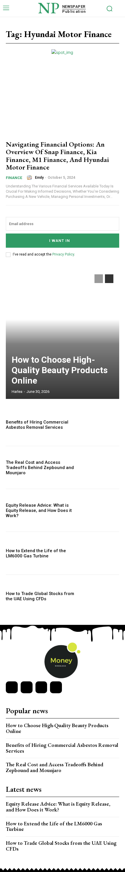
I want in (59, 240)
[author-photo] (30, 177)
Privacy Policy (63, 254)
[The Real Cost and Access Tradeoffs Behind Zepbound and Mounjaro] (102, 467)
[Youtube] (56, 687)
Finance (14, 178)
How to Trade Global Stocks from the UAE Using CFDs (40, 596)
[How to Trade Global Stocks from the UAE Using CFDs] (102, 596)
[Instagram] (27, 687)
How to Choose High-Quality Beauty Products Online (60, 370)
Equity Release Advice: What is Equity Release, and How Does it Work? (39, 510)
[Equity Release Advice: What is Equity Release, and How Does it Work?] (102, 510)
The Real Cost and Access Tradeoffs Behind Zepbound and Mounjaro (40, 467)
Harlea (17, 391)
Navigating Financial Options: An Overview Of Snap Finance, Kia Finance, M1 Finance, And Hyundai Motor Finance (57, 156)
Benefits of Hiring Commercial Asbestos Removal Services (37, 424)
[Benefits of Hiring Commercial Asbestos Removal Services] (102, 425)
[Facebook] (12, 687)
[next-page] (109, 278)
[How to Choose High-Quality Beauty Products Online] (62, 334)
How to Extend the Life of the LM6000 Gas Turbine (36, 553)
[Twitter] (41, 687)
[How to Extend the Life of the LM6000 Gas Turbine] (102, 553)
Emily (39, 177)
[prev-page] (98, 278)
